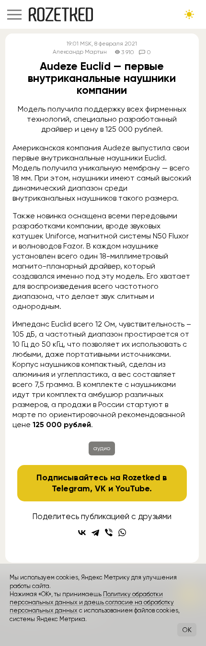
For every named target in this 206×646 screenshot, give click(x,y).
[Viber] (108, 532)
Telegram (71, 488)
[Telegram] (95, 532)
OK (187, 630)
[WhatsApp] (122, 532)
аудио (101, 448)
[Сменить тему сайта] (189, 14)
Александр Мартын (80, 52)
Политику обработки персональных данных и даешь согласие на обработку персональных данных (92, 602)
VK (100, 488)
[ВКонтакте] (82, 532)
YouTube (132, 488)
